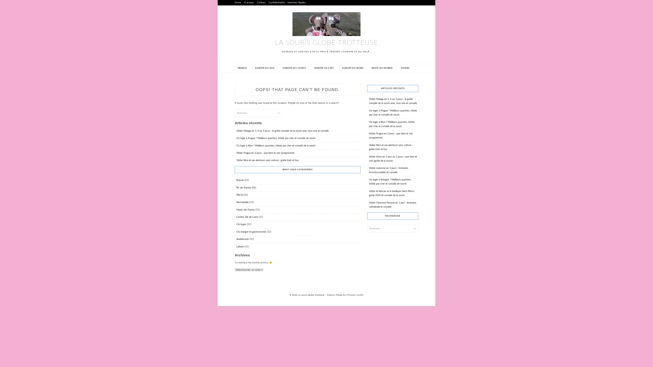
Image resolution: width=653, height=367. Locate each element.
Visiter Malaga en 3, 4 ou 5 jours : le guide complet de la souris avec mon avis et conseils (282, 131)
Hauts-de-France (245, 209)
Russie (240, 180)
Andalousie (242, 239)
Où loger (241, 224)
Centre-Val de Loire (247, 217)
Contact (261, 3)
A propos (249, 3)
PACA (239, 195)
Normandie (242, 202)
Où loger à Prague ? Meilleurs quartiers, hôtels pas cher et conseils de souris (275, 138)
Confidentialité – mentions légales (287, 3)
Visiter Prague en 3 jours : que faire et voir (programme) (265, 153)
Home (238, 3)
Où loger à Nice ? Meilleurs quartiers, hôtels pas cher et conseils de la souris (275, 146)
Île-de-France (243, 187)
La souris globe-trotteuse (326, 42)
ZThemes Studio (354, 295)
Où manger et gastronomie (251, 232)
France (242, 68)
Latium (240, 246)
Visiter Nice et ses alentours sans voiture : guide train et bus (267, 160)
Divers (405, 68)
